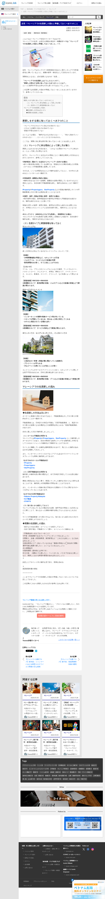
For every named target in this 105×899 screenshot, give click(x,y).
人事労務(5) (96, 775)
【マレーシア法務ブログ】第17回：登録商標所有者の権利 (68, 661)
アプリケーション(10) (29, 765)
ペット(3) (40, 765)
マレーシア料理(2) (63, 769)
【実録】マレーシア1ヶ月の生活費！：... (71, 703)
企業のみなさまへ (10, 21)
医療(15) (35, 772)
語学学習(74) (57, 779)
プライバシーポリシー (40, 881)
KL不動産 (27, 499)
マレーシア (49, 17)
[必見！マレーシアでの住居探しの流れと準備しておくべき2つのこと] (36, 651)
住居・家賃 (27, 33)
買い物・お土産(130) (29, 779)
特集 (57, 17)
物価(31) (47, 775)
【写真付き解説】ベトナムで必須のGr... (97, 48)
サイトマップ (28, 885)
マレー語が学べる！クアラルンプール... (31, 703)
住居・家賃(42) (39, 775)
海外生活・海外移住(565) (44, 779)
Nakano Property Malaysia (34, 496)
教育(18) (95, 769)
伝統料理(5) (73, 769)
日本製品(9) (62, 765)
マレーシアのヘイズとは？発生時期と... (97, 30)
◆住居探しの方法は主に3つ (36, 110)
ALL (24, 17)
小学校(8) (53, 769)
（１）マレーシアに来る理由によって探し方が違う (44, 103)
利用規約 (26, 881)
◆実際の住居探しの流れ (34, 113)
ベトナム (30, 17)
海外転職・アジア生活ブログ (61, 3)
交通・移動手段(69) (74, 775)
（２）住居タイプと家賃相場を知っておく (40, 105)
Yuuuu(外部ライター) (31, 640)
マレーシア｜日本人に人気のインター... (50, 703)
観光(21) (94, 765)
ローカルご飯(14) (72, 765)
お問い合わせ (7, 29)
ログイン (79, 3)
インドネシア (39, 17)
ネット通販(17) (27, 772)
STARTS (27, 501)
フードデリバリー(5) (50, 765)
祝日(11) (25, 769)
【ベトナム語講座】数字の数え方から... (97, 57)
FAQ (4, 27)
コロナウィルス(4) (84, 765)
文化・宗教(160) (82, 779)
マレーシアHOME (27, 3)
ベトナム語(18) (44, 772)
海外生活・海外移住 (40, 33)
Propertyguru (37, 190)
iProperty (26, 190)
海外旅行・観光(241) (69, 779)
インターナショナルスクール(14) (39, 769)
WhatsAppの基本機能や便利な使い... (97, 39)
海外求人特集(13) (28, 775)
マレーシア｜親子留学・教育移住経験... (31, 741)
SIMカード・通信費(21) (69, 772)
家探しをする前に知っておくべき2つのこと (39, 100)
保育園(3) (89, 769)
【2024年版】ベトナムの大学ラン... (97, 67)
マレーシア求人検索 (44, 3)
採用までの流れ (96, 3)
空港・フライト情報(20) (85, 772)
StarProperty (49, 190)
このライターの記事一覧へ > (69, 640)
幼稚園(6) (81, 769)
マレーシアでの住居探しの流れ (34, 108)
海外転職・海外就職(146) (59, 775)
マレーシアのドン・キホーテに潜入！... (70, 741)
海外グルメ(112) (87, 775)
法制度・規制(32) (55, 772)
